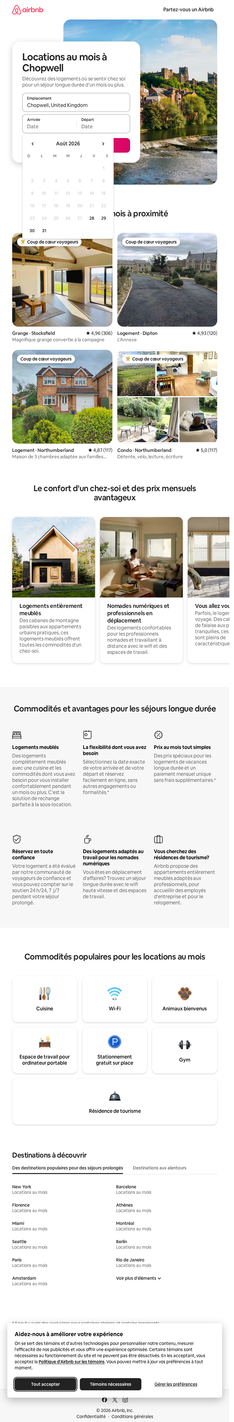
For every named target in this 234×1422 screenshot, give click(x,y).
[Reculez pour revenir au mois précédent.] (33, 144)
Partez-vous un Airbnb (188, 9)
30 (32, 230)
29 (103, 218)
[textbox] (49, 126)
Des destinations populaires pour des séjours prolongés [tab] (67, 1168)
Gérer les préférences (175, 1384)
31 (44, 230)
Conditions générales (132, 1416)
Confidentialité (91, 1416)
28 (91, 218)
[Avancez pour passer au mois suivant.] (103, 144)
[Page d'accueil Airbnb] (27, 9)
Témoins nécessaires (110, 1384)
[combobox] (76, 105)
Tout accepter (45, 1384)
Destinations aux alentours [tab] (159, 1168)
